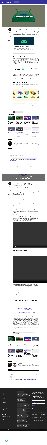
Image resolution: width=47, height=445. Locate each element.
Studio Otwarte (19, 425)
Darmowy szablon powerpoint (21, 409)
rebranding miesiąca (16, 333)
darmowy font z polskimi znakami (22, 406)
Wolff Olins (25, 426)
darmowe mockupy (27, 395)
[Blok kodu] (20, 157)
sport (25, 421)
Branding (25, 14)
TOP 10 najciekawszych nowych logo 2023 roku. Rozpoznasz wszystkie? (23, 164)
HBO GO (28, 332)
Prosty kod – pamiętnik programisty (7, 417)
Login (36, 374)
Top (11, 120)
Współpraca (4, 412)
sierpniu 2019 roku (19, 29)
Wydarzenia (4, 402)
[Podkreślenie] (15, 157)
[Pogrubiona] (13, 157)
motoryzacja (26, 416)
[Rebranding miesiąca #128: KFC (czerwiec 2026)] (11, 129)
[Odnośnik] (21, 157)
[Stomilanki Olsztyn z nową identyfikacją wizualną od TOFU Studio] (35, 129)
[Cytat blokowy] (19, 157)
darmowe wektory (20, 405)
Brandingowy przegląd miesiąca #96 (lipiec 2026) (27, 122)
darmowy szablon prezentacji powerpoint (23, 411)
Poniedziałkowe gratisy (20, 420)
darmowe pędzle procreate (21, 400)
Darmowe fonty (19, 394)
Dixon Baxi (17, 332)
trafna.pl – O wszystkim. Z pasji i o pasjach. (7, 419)
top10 (18, 426)
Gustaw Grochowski (9, 32)
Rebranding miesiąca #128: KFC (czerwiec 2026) (11, 134)
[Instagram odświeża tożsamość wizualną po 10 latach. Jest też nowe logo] (19, 129)
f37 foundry (24, 332)
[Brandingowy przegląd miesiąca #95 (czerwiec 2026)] (27, 128)
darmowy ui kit (19, 414)
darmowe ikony (25, 394)
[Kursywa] (14, 157)
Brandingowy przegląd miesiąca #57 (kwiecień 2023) (26, 197)
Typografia (4, 401)
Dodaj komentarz (9, 36)
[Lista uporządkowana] (17, 157)
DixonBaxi (20, 332)
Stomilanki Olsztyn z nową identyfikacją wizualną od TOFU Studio (35, 134)
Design (3, 395)
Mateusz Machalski (20, 416)
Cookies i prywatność (42, 429)
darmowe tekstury (20, 404)
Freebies (4, 398)
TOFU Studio (25, 425)
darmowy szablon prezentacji (21, 410)
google (18, 415)
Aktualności (22, 14)
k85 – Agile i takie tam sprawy (6, 416)
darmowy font (26, 405)
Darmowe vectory (26, 404)
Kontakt (4, 409)
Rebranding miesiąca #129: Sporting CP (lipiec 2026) (11, 122)
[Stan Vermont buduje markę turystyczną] (19, 117)
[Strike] (16, 157)
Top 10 (21, 426)
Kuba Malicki (27, 415)
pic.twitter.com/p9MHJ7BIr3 (26, 309)
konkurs (22, 415)
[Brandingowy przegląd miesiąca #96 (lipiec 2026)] (27, 117)
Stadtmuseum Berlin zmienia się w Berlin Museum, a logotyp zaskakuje (35, 123)
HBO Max (31, 332)
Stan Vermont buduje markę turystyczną (19, 123)
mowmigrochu (10, 187)
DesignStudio (25, 414)
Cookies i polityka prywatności (7, 408)
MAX (33, 332)
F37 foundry (15, 285)
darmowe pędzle (19, 399)
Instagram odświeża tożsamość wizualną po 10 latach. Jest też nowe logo (19, 134)
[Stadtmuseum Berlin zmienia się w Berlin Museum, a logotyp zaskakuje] (35, 117)
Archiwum (4, 406)
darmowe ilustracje (20, 395)
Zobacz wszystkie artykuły (35, 139)
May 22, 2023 (32, 312)
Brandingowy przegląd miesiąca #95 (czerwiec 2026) (27, 133)
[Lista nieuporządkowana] (18, 157)
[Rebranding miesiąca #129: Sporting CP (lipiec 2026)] (11, 117)
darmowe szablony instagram (21, 401)
